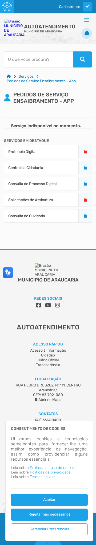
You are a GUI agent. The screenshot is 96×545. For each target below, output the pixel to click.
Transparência (48, 365)
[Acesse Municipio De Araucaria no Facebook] (38, 305)
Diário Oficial (48, 360)
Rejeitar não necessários (49, 514)
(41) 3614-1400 (48, 420)
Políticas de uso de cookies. (53, 467)
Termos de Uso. (43, 477)
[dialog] (49, 481)
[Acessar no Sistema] (87, 7)
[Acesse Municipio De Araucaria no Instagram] (57, 305)
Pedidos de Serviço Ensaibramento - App (41, 81)
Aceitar (49, 499)
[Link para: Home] (9, 76)
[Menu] (87, 20)
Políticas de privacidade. (50, 472)
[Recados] (86, 33)
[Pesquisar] (82, 59)
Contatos (48, 414)
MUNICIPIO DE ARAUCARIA (43, 31)
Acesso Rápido (48, 344)
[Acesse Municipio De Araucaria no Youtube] (48, 305)
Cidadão (48, 355)
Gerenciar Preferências (49, 529)
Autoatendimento (49, 26)
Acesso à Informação (48, 350)
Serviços (26, 76)
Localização (48, 379)
